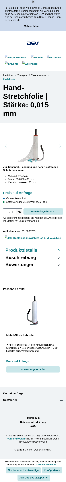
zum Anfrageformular (43, 211)
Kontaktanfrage (13, 393)
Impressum (33, 418)
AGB (33, 426)
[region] (33, 146)
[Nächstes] (60, 146)
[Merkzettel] (54, 57)
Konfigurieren (52, 470)
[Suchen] (37, 57)
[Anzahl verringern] (6, 211)
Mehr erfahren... (33, 26)
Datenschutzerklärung (33, 422)
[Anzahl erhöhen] (13, 211)
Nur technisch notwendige (23, 470)
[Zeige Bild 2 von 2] (36, 160)
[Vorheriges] (5, 146)
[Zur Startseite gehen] (33, 43)
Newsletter (10, 400)
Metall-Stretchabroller (20, 335)
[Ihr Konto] (11, 64)
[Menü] (16, 57)
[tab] (33, 250)
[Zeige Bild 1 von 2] (30, 160)
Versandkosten (16, 438)
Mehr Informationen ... (47, 464)
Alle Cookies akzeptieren (33, 477)
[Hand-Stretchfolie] (33, 146)
